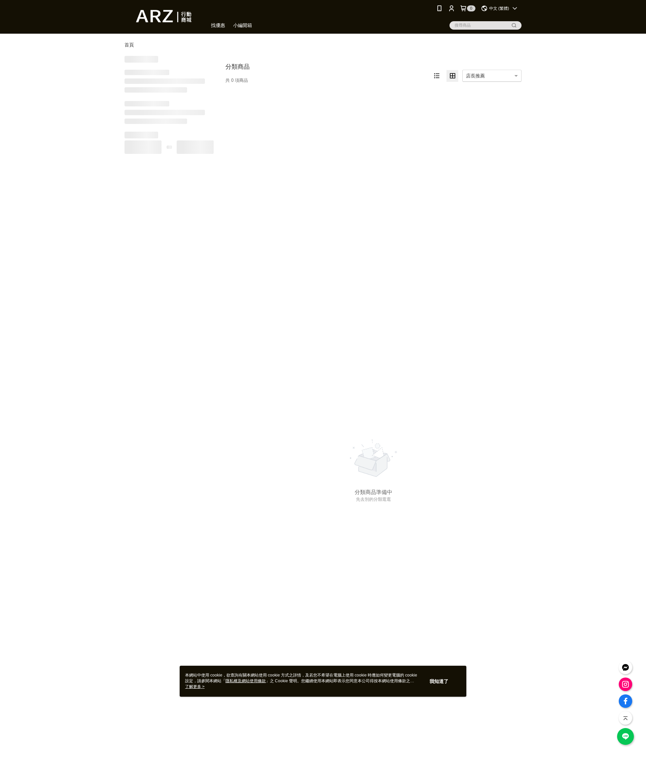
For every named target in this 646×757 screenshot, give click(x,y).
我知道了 (439, 681)
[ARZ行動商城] (161, 18)
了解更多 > (195, 686)
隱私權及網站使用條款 (245, 681)
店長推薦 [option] (475, 75)
